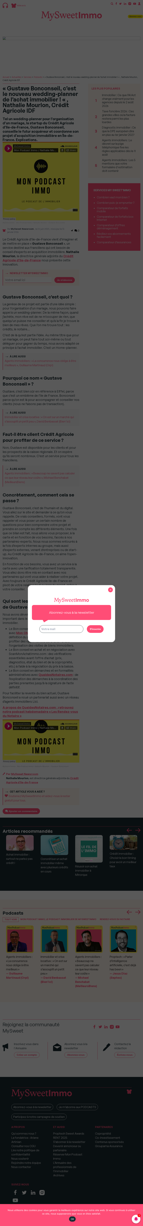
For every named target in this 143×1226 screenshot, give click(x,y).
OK (72, 1219)
